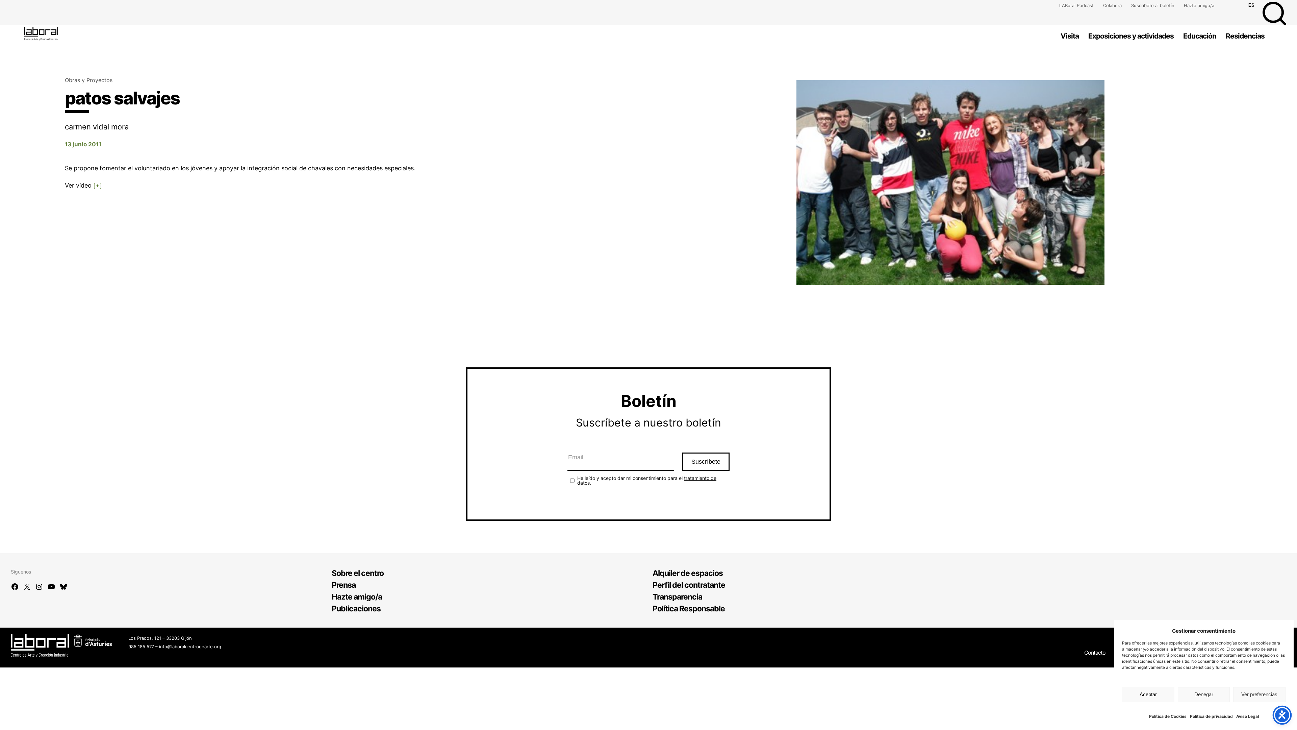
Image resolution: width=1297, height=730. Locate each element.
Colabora (1112, 5)
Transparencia (677, 597)
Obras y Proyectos (88, 80)
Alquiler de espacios (688, 573)
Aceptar (1148, 694)
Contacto (1094, 652)
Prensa (344, 585)
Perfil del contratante (689, 585)
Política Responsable (689, 608)
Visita (1070, 36)
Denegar (1203, 694)
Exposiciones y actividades (1131, 36)
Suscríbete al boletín (1152, 5)
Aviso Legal (1247, 716)
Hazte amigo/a (1199, 5)
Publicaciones (356, 608)
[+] (97, 185)
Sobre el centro (358, 573)
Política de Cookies (1168, 716)
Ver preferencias (1259, 694)
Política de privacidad (1211, 716)
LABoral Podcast (1076, 5)
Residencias (1245, 36)
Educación (1199, 36)
